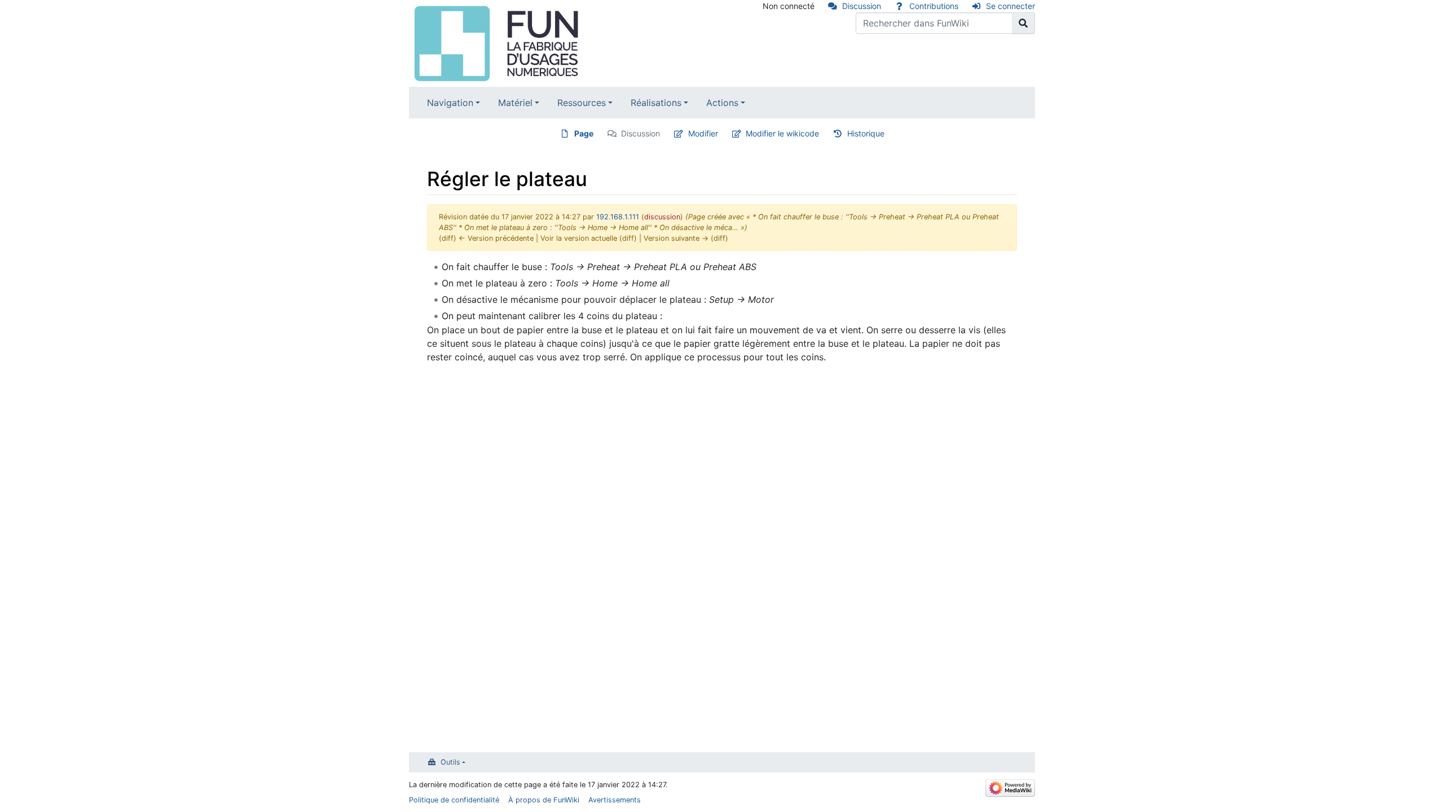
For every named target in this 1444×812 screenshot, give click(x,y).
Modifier (703, 133)
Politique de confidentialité (454, 800)
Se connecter (1010, 6)
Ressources (581, 102)
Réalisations (656, 102)
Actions (722, 102)
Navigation (450, 102)
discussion (662, 217)
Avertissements (614, 800)
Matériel (515, 102)
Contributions (933, 6)
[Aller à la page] (1023, 23)
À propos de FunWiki (543, 800)
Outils (450, 762)
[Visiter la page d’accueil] (497, 42)
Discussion (861, 6)
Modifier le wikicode (782, 133)
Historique (865, 133)
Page (583, 133)
